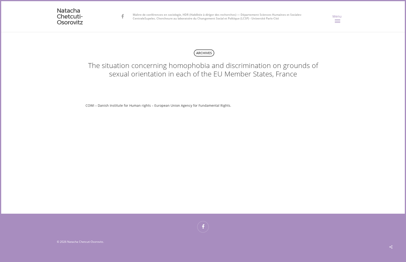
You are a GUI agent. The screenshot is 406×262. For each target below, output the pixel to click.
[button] (337, 16)
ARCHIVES (204, 53)
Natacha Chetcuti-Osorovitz (70, 16)
